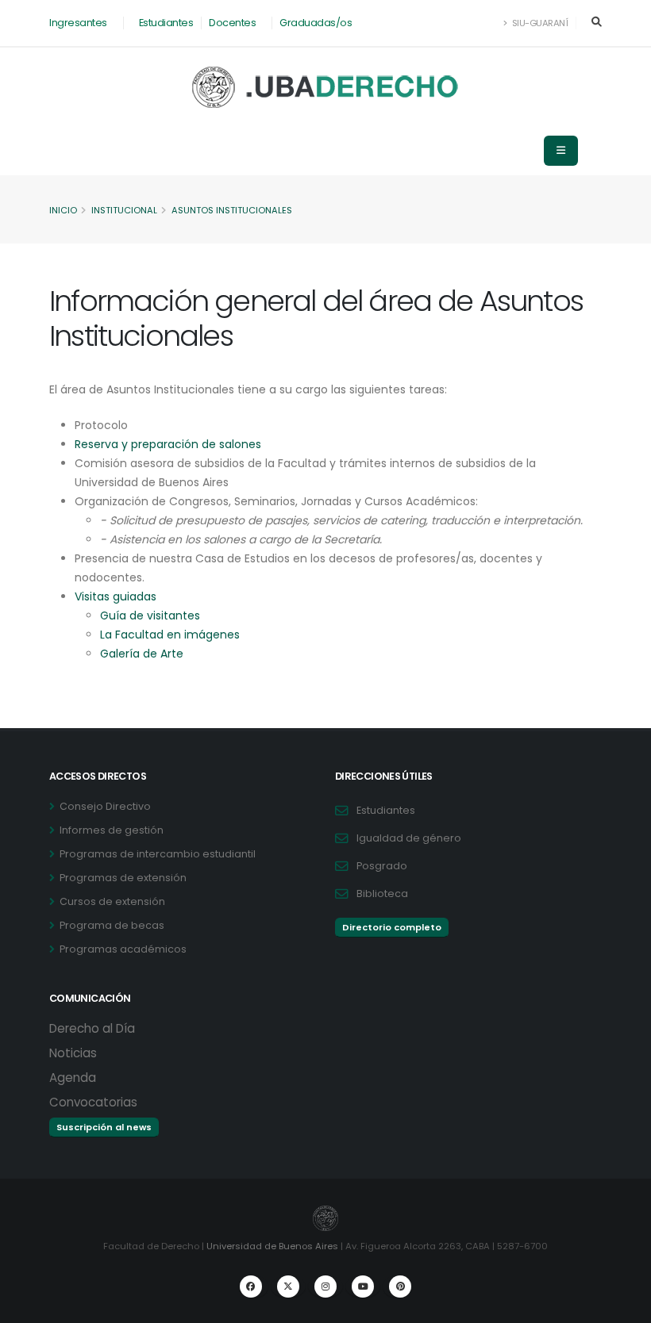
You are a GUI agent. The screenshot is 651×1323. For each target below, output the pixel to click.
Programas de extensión (123, 877)
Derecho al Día (92, 1028)
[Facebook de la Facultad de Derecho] (251, 1286)
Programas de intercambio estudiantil (158, 854)
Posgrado (381, 865)
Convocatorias (93, 1102)
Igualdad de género (408, 838)
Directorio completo (391, 927)
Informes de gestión (112, 830)
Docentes (232, 22)
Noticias (73, 1053)
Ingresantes (78, 22)
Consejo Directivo (105, 806)
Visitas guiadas (115, 596)
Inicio (63, 210)
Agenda (72, 1077)
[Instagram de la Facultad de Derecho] (325, 1286)
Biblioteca (382, 893)
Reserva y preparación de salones (168, 444)
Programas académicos (123, 949)
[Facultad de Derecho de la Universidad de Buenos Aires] (326, 87)
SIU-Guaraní (539, 23)
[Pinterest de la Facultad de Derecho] (400, 1286)
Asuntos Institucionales (231, 210)
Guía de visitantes (150, 615)
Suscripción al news (104, 1127)
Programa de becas (112, 925)
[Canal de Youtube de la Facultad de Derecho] (363, 1286)
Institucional (124, 210)
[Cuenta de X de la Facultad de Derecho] (288, 1286)
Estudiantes (166, 22)
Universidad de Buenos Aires (272, 1246)
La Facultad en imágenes (170, 634)
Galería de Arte (141, 654)
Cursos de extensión (112, 901)
